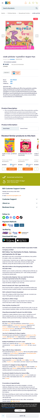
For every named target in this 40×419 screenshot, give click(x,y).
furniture (25, 375)
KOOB (23, 328)
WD (36, 366)
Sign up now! (16, 401)
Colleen (33, 343)
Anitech (23, 360)
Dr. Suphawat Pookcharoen (19, 325)
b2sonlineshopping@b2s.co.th (13, 195)
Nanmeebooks (6, 330)
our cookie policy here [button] (8, 408)
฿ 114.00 (6, 64)
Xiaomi (31, 360)
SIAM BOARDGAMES (31, 353)
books (9, 323)
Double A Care (10, 362)
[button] (3, 35)
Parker (16, 337)
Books (3, 13)
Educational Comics (24, 13)
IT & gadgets (19, 366)
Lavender (31, 323)
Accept (20, 410)
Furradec (7, 378)
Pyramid (13, 345)
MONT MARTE (24, 345)
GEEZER (14, 368)
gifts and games (19, 352)
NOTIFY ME (22, 416)
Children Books (12, 13)
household (13, 360)
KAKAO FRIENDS (14, 353)
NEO (25, 366)
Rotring (27, 337)
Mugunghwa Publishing (8, 328)
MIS (19, 327)
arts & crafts (22, 343)
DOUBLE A (10, 338)
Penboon (4, 327)
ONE (23, 377)
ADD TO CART (12, 169)
